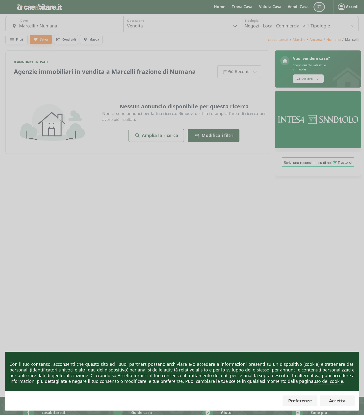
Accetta (337, 401)
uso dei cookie (328, 381)
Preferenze (300, 401)
